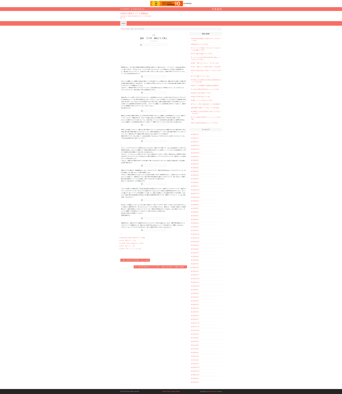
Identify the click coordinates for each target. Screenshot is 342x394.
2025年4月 (195, 175)
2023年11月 (195, 238)
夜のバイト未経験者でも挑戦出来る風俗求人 (205, 85)
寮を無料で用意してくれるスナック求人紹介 (205, 108)
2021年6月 (195, 345)
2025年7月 (195, 164)
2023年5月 (195, 260)
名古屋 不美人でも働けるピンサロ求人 (132, 243)
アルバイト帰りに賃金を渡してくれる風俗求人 (206, 104)
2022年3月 (195, 312)
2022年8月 (195, 293)
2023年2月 (195, 271)
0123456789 (125, 9)
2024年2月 (195, 227)
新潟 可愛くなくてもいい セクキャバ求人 (205, 63)
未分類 (127, 28)
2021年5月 (195, 349)
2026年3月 (195, 134)
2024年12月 (195, 190)
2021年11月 (195, 327)
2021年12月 (195, 323)
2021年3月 (195, 356)
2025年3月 (195, 179)
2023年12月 (195, 234)
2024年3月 (195, 223)
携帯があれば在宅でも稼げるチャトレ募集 (133, 237)
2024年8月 (195, 205)
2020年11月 (195, 371)
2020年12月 (195, 367)
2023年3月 (195, 267)
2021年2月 (195, 360)
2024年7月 (195, 208)
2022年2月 (195, 315)
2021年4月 (195, 352)
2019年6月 (195, 378)
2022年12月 (195, 278)
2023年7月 (195, 253)
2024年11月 (195, 193)
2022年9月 (195, 290)
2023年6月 (195, 256)
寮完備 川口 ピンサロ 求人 (200, 44)
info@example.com (138, 9)
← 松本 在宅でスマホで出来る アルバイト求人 (135, 260)
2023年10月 (195, 241)
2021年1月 (195, 364)
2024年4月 (195, 219)
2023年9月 (195, 245)
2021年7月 (195, 341)
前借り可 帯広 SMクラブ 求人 (201, 96)
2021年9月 (195, 334)
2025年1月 (195, 186)
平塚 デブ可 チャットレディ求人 (131, 249)
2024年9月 (195, 201)
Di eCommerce (212, 391)
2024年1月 (195, 230)
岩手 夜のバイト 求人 (128, 246)
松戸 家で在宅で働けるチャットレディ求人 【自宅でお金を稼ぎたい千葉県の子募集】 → (160, 267)
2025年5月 (195, 171)
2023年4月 (195, 264)
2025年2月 (195, 182)
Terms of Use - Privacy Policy (171, 391)
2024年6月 (195, 212)
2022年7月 (195, 297)
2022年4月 (195, 308)
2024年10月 (195, 197)
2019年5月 (195, 382)
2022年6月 (195, 301)
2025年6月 (195, 168)
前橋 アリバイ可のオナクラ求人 (202, 100)
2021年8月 (195, 338)
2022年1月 (195, 319)
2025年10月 (195, 153)
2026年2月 (195, 138)
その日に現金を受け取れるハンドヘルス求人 (205, 89)
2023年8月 (195, 249)
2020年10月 (195, 375)
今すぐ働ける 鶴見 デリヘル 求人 (202, 53)
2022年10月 (195, 286)
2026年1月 (195, 142)
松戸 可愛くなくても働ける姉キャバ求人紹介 (206, 67)
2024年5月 (195, 216)
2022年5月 (195, 304)
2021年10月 (195, 330)
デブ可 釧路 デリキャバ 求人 (201, 76)
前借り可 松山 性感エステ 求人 (201, 93)
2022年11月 (195, 282)
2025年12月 (195, 145)
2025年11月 (195, 149)
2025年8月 (195, 160)
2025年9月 (195, 156)
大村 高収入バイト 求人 (128, 240)
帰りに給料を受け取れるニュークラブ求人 (205, 123)
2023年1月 (195, 275)
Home (123, 23)
